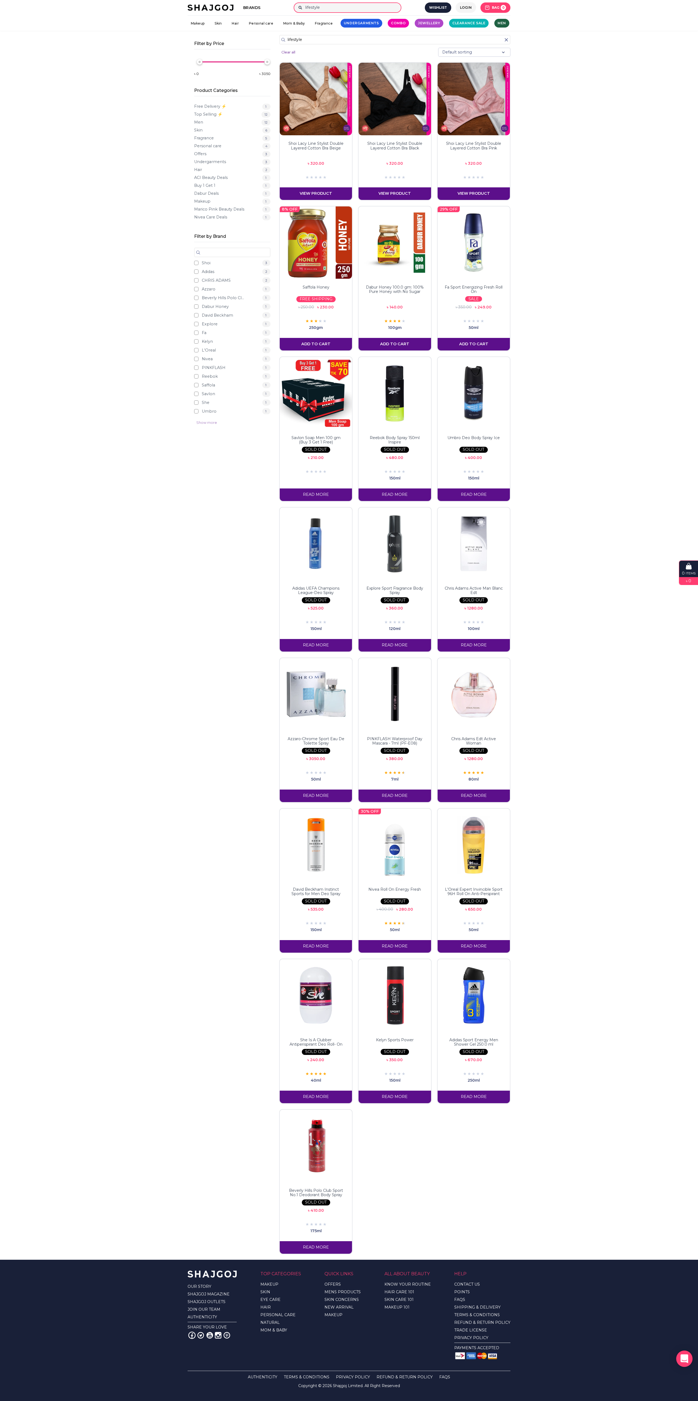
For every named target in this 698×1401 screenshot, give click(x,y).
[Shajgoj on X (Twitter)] (200, 1335)
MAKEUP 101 (397, 1307)
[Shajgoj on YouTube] (209, 1335)
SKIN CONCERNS (341, 1299)
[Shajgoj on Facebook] (192, 1335)
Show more (206, 423)
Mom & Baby (294, 23)
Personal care (261, 23)
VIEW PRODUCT (316, 193)
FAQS (459, 1299)
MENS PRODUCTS (342, 1291)
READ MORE (316, 494)
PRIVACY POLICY (471, 1337)
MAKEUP (269, 1284)
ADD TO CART (315, 343)
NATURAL (270, 1322)
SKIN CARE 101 (399, 1299)
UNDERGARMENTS (361, 23)
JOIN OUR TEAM (204, 1309)
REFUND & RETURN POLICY (482, 1322)
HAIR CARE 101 (399, 1291)
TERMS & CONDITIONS (477, 1314)
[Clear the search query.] (506, 40)
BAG (498, 7)
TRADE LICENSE (470, 1330)
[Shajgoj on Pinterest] (226, 1335)
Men (502, 23)
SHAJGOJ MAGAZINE (209, 1294)
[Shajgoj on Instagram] (218, 1335)
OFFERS (332, 1284)
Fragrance (324, 23)
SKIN (265, 1291)
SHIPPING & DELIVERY (477, 1307)
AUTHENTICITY (202, 1317)
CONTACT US (467, 1284)
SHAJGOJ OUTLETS (206, 1301)
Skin (218, 23)
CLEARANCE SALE (468, 23)
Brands (251, 7)
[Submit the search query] (198, 252)
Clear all (288, 52)
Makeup (197, 23)
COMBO (398, 23)
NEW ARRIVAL (339, 1307)
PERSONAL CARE (278, 1314)
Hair (235, 23)
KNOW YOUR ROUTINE (407, 1284)
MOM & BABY (273, 1330)
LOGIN (466, 7)
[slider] (199, 62)
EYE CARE (270, 1299)
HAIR (265, 1307)
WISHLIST (438, 7)
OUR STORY (199, 1286)
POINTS (462, 1291)
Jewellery (429, 23)
